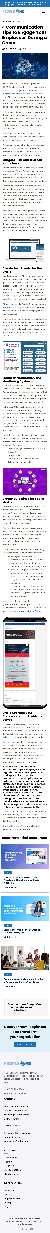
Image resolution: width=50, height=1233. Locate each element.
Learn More (10, 887)
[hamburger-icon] (43, 12)
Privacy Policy (30, 1221)
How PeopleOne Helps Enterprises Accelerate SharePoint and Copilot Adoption (22, 880)
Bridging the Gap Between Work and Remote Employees (23, 931)
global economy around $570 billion (22, 93)
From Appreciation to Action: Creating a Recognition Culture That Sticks (24, 981)
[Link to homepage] (13, 11)
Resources (7, 21)
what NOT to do (34, 611)
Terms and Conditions (31, 1222)
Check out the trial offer (13, 826)
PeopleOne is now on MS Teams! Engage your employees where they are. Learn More (25, 3)
